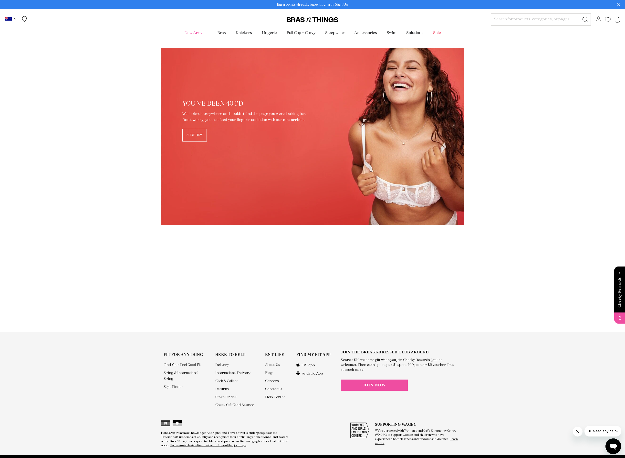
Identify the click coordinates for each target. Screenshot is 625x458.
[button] (11, 19)
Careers (272, 381)
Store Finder (226, 397)
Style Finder (173, 387)
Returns (222, 389)
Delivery (222, 365)
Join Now (374, 385)
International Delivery (232, 373)
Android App (312, 373)
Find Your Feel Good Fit (182, 365)
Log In (324, 4)
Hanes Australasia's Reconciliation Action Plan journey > (208, 445)
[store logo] (312, 19)
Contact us (273, 389)
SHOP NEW (195, 135)
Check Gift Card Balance (234, 405)
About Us (272, 365)
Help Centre (275, 397)
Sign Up (341, 4)
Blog (268, 373)
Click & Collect (226, 381)
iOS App (308, 365)
